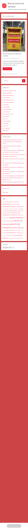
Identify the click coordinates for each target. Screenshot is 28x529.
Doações (19, 218)
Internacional (6, 116)
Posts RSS (5, 192)
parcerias (5, 126)
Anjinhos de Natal (7, 93)
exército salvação (17, 228)
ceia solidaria (20, 208)
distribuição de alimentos (10, 215)
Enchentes (10, 221)
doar (8, 217)
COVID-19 (9, 212)
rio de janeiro (10, 232)
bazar (14, 201)
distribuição (18, 212)
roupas (4, 235)
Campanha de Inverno (8, 100)
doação (12, 218)
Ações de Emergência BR (9, 90)
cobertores (5, 212)
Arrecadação (9, 201)
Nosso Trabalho (7, 121)
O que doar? (6, 123)
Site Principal (6, 188)
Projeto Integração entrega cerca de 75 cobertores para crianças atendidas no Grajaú (12, 141)
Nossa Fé (5, 118)
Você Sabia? (6, 130)
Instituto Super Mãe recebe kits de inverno (13, 182)
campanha (6, 206)
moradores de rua (18, 230)
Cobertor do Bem (7, 109)
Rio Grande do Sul (19, 232)
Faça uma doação (14, 526)
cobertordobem (20, 210)
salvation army (10, 235)
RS (6, 235)
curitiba (13, 212)
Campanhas (14, 74)
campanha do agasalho (14, 208)
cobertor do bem (12, 210)
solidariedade (16, 235)
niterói (22, 230)
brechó (11, 204)
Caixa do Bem (8, 74)
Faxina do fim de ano (8, 114)
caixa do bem (16, 204)
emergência (5, 221)
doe (24, 217)
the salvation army (10, 238)
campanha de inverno (16, 206)
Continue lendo (7, 68)
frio (3, 230)
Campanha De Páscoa (8, 102)
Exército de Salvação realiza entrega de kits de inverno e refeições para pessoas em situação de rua (13, 177)
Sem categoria (6, 128)
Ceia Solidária (6, 107)
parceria (4, 232)
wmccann (21, 238)
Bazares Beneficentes (8, 95)
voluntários (16, 238)
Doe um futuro (6, 111)
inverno (12, 230)
